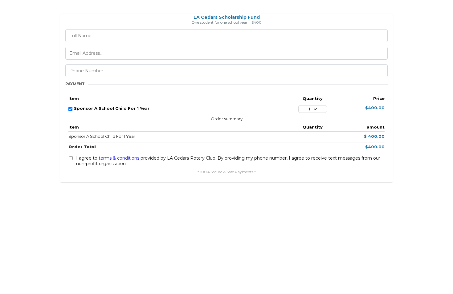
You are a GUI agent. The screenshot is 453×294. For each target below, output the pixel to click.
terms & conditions (119, 158)
